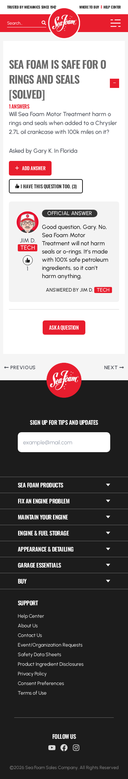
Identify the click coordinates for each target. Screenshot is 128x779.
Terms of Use (32, 693)
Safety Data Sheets (39, 655)
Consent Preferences (41, 683)
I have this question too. (47, 186)
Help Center (31, 616)
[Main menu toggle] (115, 23)
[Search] (44, 23)
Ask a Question (64, 327)
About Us (28, 626)
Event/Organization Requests (50, 645)
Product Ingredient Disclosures (51, 664)
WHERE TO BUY (89, 7)
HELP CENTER (112, 7)
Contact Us (30, 635)
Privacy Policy (32, 674)
